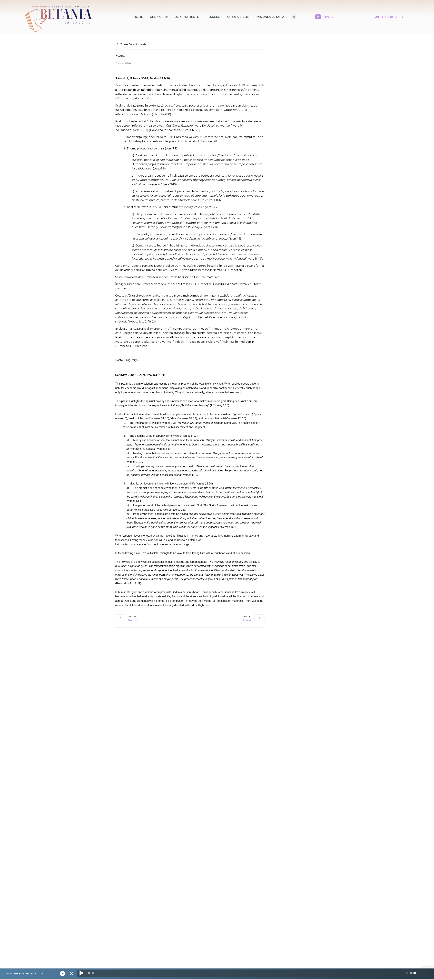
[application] (253, 973)
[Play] (62, 973)
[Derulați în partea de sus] (425, 970)
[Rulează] (81, 973)
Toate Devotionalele (133, 44)
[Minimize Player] (72, 974)
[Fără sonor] (414, 973)
